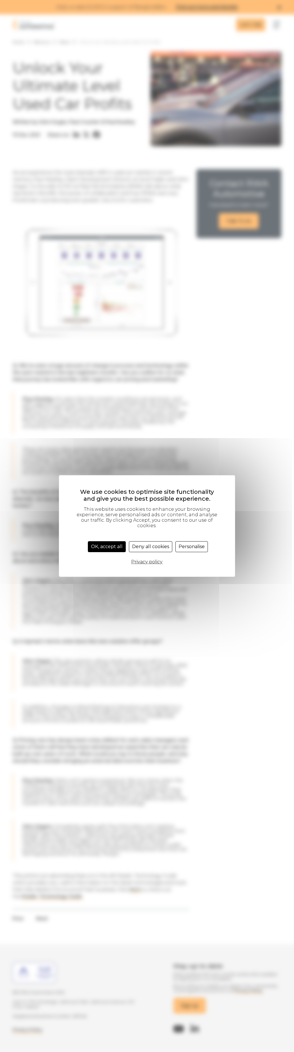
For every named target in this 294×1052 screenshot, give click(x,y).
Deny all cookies (150, 546)
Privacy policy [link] (147, 561)
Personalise (192, 546)
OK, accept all (107, 546)
